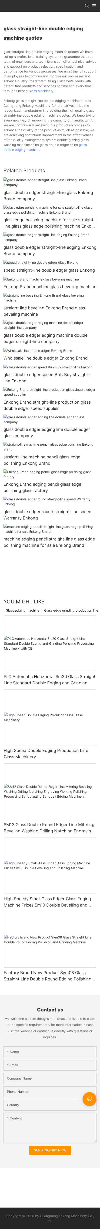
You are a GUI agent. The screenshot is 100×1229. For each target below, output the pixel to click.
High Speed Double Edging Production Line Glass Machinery (46, 753)
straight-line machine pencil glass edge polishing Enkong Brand (41, 460)
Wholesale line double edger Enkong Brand (45, 358)
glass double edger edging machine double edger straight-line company (45, 338)
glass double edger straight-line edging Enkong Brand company (50, 250)
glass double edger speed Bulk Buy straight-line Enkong (46, 377)
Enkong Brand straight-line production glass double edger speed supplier (47, 405)
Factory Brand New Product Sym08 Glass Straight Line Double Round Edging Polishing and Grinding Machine (47, 976)
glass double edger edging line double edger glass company (46, 432)
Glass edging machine (22, 610)
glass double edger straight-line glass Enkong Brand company (48, 195)
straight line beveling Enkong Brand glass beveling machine (44, 311)
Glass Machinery (41, 91)
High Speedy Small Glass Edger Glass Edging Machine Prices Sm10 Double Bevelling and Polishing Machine (47, 902)
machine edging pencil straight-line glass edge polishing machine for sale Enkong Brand (49, 542)
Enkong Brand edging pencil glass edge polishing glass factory (42, 487)
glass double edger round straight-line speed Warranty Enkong (47, 514)
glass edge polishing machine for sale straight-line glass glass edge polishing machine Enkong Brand (50, 223)
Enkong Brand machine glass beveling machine (49, 286)
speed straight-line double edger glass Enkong (49, 270)
